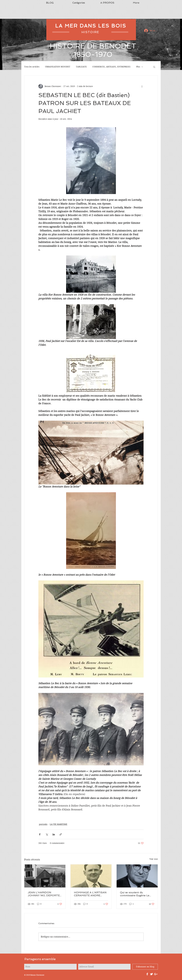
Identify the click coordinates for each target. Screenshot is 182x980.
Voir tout (153, 859)
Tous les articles (31, 66)
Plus (138, 66)
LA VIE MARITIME (58, 824)
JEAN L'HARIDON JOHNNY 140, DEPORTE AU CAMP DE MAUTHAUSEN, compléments (44, 894)
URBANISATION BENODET (57, 66)
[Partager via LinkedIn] (53, 834)
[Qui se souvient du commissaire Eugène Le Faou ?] (137, 875)
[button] (154, 67)
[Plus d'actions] (142, 86)
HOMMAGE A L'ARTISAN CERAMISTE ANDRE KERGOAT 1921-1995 (90, 894)
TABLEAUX (81, 66)
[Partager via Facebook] (39, 834)
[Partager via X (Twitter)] (46, 834)
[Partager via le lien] (60, 834)
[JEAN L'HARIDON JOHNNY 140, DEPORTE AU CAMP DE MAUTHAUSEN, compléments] (44, 875)
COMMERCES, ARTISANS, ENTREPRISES (111, 66)
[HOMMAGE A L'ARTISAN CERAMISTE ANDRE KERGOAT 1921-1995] (91, 875)
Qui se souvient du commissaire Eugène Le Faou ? (134, 894)
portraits (43, 824)
